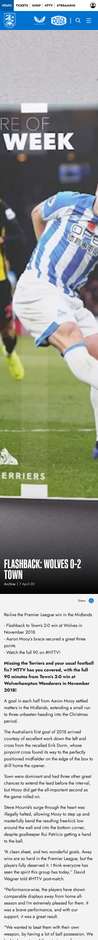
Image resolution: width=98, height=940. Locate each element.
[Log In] (93, 5)
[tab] (7, 5)
